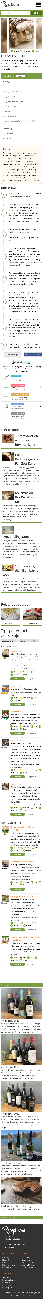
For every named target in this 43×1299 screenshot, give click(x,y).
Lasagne (5, 1267)
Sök (36, 13)
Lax (3, 1262)
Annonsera (9, 1247)
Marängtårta (27, 1265)
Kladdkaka (26, 1260)
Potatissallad (7, 1280)
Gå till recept (16, 679)
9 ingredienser (32, 814)
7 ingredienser (32, 777)
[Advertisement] (20, 974)
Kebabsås (6, 1282)
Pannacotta (27, 1262)
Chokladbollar (28, 1267)
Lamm (5, 1257)
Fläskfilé (5, 1260)
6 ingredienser (32, 679)
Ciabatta (6, 1285)
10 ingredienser (32, 704)
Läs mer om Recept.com (15, 1244)
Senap (5, 1277)
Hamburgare (7, 1265)
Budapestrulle (7, 641)
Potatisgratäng (8, 1287)
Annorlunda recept (27, 641)
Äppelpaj (25, 1257)
